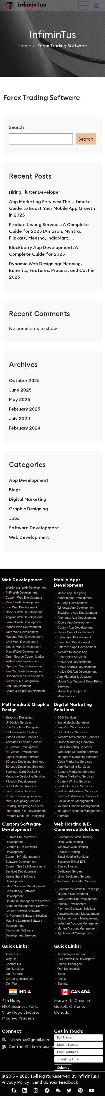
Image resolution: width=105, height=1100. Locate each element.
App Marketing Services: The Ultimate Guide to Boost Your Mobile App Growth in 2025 (52, 208)
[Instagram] (36, 1090)
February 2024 (25, 428)
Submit (63, 1067)
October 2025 (24, 380)
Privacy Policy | (16, 1082)
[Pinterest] (80, 1090)
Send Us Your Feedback (55, 1082)
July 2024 (19, 418)
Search (16, 127)
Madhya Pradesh (18, 1018)
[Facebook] (47, 1090)
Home (24, 45)
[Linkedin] (24, 1090)
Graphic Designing (28, 508)
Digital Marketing (27, 499)
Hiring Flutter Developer (34, 192)
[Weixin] (58, 1090)
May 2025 (19, 399)
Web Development (29, 537)
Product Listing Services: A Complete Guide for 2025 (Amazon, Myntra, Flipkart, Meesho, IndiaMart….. (49, 231)
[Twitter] (69, 1090)
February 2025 (24, 409)
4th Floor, (11, 1000)
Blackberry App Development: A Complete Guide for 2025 (43, 251)
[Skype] (14, 1090)
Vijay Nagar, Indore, (20, 1012)
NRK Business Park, (20, 1006)
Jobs (14, 518)
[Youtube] (91, 1090)
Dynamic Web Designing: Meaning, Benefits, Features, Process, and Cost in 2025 (51, 270)
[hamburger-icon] (84, 5)
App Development (28, 480)
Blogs (14, 489)
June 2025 (20, 390)
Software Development (34, 527)
